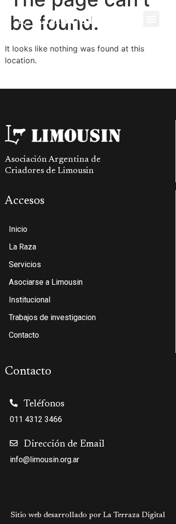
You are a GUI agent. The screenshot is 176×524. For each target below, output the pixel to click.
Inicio (18, 229)
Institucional (29, 299)
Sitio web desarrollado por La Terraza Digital (88, 515)
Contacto (24, 335)
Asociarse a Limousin (46, 282)
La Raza (22, 246)
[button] (151, 19)
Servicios (25, 264)
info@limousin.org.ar (44, 459)
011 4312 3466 (36, 419)
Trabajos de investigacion (52, 317)
